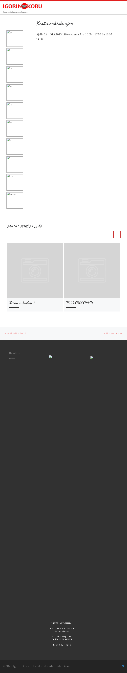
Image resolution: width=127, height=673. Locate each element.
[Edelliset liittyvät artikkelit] (109, 234)
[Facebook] (123, 666)
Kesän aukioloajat (22, 302)
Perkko (12, 358)
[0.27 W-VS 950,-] (14, 110)
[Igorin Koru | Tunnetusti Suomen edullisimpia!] (22, 5)
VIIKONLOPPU (79, 302)
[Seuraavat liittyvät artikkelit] (117, 234)
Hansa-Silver (14, 353)
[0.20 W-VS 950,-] (14, 92)
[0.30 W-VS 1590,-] (14, 74)
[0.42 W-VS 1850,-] (14, 56)
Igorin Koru (21, 666)
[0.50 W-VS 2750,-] (14, 38)
